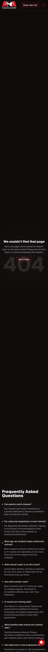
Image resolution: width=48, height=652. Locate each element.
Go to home (24, 259)
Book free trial (30, 5)
